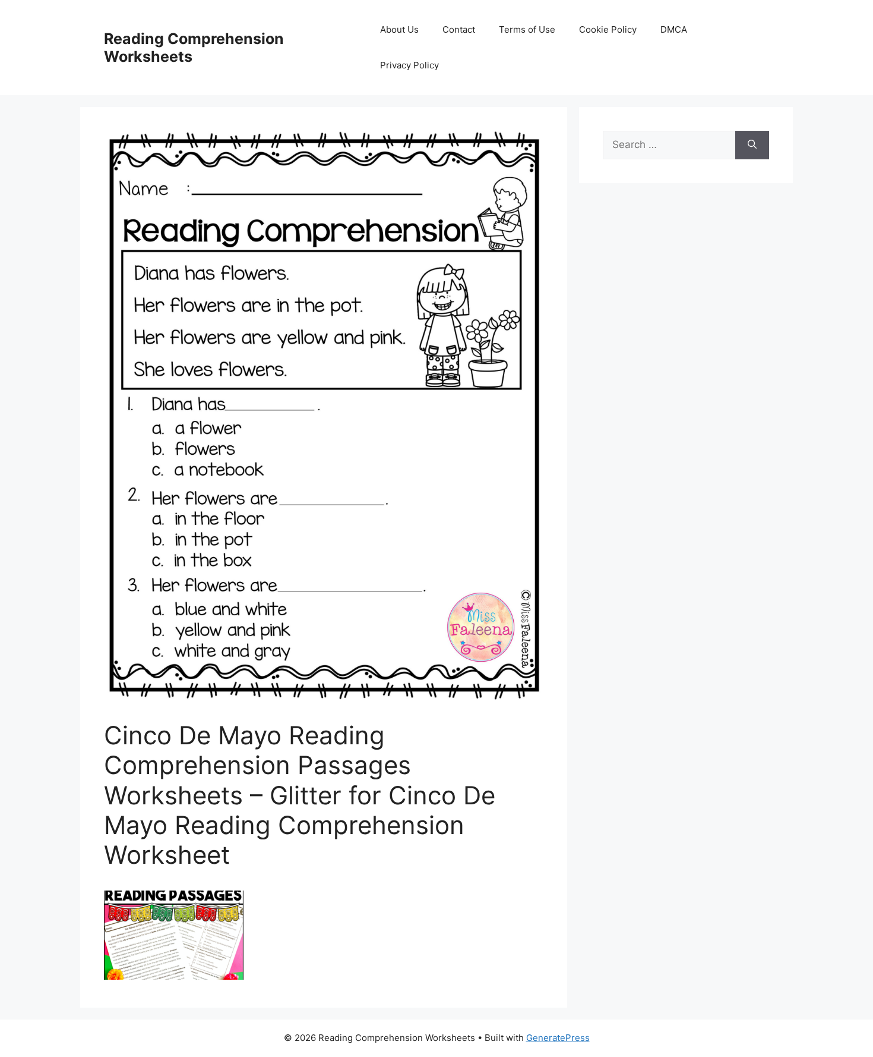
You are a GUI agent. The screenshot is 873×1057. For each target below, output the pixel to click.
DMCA (673, 29)
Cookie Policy (608, 29)
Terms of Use (527, 29)
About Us (399, 29)
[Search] (752, 145)
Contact (458, 29)
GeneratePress (558, 1037)
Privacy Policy (409, 65)
